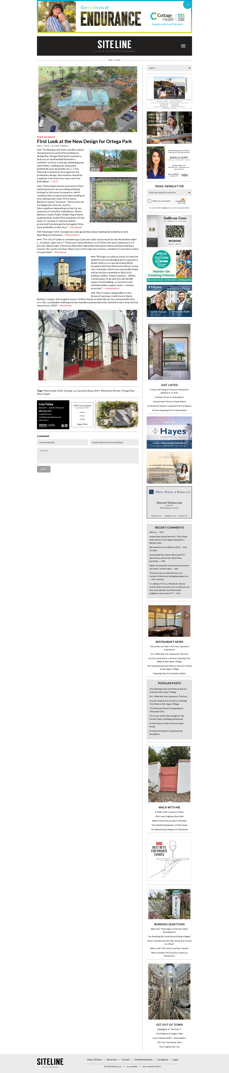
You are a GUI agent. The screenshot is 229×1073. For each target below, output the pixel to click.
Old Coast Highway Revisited (169, 816)
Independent (112, 288)
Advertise (112, 1059)
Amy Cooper (43, 393)
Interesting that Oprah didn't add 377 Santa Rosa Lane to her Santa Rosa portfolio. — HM (167, 557)
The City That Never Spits (169, 1042)
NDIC (158, 1066)
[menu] (183, 46)
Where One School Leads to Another (169, 820)
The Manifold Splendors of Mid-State (169, 825)
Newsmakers (73, 234)
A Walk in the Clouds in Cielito (169, 812)
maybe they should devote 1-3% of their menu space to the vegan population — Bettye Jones (168, 539)
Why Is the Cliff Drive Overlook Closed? (169, 948)
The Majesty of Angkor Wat (169, 1033)
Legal (175, 1059)
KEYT (55, 181)
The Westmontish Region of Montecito (169, 829)
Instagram (162, 1059)
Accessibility (132, 1066)
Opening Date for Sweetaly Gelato (169, 673)
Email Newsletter (144, 1059)
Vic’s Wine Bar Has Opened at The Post (169, 654)
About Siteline (94, 1059)
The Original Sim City (169, 1046)
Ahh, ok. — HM (156, 532)
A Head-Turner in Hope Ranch (169, 397)
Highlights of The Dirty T (169, 1029)
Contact (126, 1059)
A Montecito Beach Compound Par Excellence (169, 406)
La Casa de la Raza (83, 390)
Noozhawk (76, 227)
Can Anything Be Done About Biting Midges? (169, 936)
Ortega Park (127, 390)
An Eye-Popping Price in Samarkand (169, 410)
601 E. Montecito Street (107, 390)
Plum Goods (49, 390)
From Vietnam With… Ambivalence (169, 1038)
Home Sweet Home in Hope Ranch (169, 401)
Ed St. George (64, 390)
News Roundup (46, 137)
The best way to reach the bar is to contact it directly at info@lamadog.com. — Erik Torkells (168, 576)
